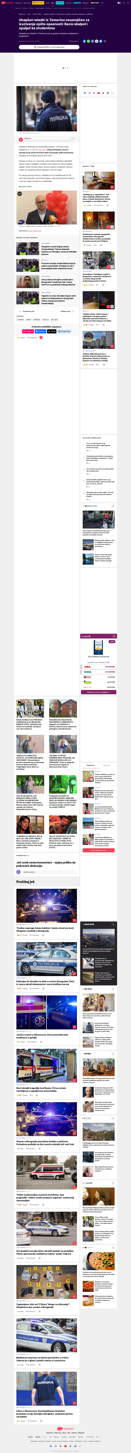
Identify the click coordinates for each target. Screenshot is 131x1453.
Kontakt (48, 1441)
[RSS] (112, 93)
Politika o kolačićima (75, 1441)
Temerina (42, 150)
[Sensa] (80, 1437)
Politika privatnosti (94, 1441)
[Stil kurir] (50, 1437)
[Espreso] (37, 1437)
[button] (73, 41)
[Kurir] (30, 1437)
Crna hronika (37, 14)
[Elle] (45, 1437)
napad (28, 319)
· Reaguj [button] (22, 337)
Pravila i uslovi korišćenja (60, 1441)
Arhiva (85, 1441)
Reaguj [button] (21, 1148)
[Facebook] (85, 93)
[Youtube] (98, 93)
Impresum (41, 1441)
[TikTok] (103, 93)
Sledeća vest (65, 311)
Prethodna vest (28, 311)
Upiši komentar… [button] (29, 872)
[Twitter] (94, 93)
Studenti (20, 319)
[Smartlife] (72, 1437)
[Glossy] (56, 1437)
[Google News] (108, 93)
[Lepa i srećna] (64, 1437)
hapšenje (36, 319)
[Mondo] (8, 3)
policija (46, 319)
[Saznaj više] (113, 506)
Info (29, 14)
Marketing (34, 1441)
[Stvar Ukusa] (99, 1437)
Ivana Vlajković (34, 231)
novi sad (54, 319)
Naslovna (22, 14)
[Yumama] (90, 1437)
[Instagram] (89, 93)
